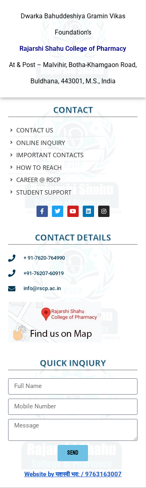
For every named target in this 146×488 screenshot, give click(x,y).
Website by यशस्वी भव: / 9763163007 (73, 474)
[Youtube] (73, 211)
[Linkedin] (88, 211)
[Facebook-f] (42, 211)
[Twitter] (57, 211)
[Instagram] (104, 211)
